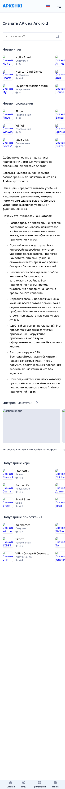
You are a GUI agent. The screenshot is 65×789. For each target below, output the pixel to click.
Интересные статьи (17, 403)
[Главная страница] (12, 9)
